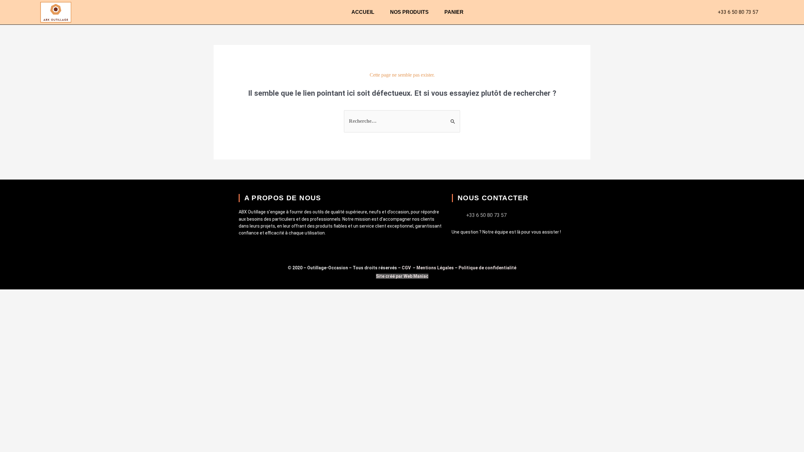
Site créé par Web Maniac (402, 276)
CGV (407, 267)
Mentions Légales (435, 267)
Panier (454, 12)
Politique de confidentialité (487, 267)
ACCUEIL (362, 12)
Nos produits (409, 12)
